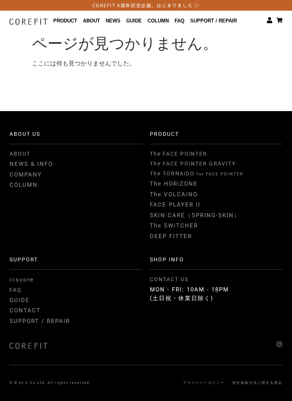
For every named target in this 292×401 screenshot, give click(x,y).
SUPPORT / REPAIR (213, 21)
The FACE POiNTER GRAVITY (193, 164)
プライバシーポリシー (204, 383)
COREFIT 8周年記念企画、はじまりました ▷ (146, 5)
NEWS (113, 21)
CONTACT (25, 310)
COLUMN (158, 21)
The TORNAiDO (196, 173)
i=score (22, 279)
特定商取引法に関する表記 (257, 383)
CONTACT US (169, 279)
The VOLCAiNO (174, 194)
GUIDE (134, 21)
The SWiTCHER (174, 225)
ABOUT (91, 21)
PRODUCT (65, 21)
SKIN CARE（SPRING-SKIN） (195, 215)
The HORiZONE (174, 183)
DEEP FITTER (171, 236)
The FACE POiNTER (178, 154)
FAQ (179, 21)
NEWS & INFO (31, 164)
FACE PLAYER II (175, 204)
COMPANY (26, 174)
